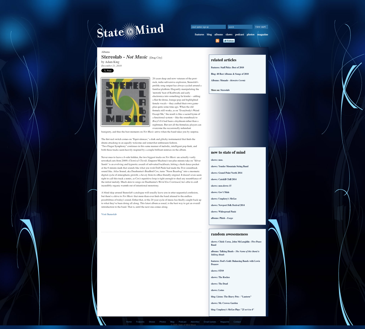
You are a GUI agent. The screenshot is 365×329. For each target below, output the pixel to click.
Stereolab (225, 90)
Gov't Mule (220, 192)
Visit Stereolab (109, 214)
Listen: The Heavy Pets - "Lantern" (231, 296)
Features (140, 322)
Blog (172, 322)
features (199, 34)
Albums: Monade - (228, 80)
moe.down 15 (221, 185)
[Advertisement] (182, 8)
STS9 (217, 270)
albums (218, 34)
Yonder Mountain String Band (229, 166)
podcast (239, 34)
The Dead (219, 283)
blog (209, 34)
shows (229, 34)
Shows (152, 322)
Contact (237, 322)
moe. (217, 159)
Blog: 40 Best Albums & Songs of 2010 (230, 73)
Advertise (195, 322)
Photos (162, 322)
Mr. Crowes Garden (224, 303)
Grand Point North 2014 (226, 172)
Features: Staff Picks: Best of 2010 (227, 67)
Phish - (222, 218)
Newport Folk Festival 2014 (228, 205)
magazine (262, 34)
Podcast (182, 322)
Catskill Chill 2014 (223, 179)
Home (129, 322)
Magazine (224, 322)
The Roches (220, 277)
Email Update (210, 322)
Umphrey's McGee (223, 198)
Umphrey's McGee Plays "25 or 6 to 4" (232, 309)
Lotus (217, 290)
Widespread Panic (223, 211)
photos (251, 34)
